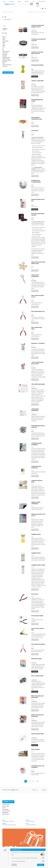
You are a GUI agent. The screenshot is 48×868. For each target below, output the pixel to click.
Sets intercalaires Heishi (37, 733)
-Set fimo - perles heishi (37, 80)
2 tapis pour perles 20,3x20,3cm (36, 466)
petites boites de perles (6, 57)
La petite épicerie (34, 388)
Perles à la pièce (35, 749)
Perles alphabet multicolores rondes (36, 118)
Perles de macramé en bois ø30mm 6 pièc (38, 262)
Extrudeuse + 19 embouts (37, 343)
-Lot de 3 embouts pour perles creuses (37, 362)
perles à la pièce (5, 52)
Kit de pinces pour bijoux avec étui (37, 214)
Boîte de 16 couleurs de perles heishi (37, 696)
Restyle (32, 69)
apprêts (3, 42)
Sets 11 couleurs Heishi (37, 675)
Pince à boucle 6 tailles (37, 615)
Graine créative (33, 347)
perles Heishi (4, 55)
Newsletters (27, 1)
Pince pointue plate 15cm (38, 311)
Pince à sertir (34, 594)
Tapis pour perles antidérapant (35, 502)
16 (37, 781)
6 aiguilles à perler (36, 534)
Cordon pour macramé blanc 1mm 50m (37, 52)
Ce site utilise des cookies (16, 849)
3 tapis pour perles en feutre (36, 481)
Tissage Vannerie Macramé (7, 64)
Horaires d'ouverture (5, 804)
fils (2, 48)
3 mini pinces (34, 130)
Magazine (19, 1)
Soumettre (14, 864)
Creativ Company (34, 44)
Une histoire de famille (6, 810)
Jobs (33, 1)
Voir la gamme (34, 76)
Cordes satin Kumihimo (37, 65)
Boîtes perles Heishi (36, 658)
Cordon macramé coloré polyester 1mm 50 (37, 26)
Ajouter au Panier (35, 47)
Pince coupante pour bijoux (36, 328)
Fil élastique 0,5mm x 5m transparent (37, 766)
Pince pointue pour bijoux (38, 644)
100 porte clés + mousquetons (35, 275)
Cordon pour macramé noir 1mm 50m (38, 39)
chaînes (3, 43)
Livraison (3, 807)
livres (3, 49)
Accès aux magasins (5, 806)
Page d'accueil (30, 11)
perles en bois (4, 54)
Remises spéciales (5, 812)
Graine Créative (33, 84)
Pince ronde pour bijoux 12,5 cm (37, 296)
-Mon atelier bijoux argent (38, 384)
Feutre (3, 63)
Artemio (32, 123)
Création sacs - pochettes (6, 60)
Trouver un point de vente (8, 72)
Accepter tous (40, 864)
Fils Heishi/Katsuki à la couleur (37, 100)
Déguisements (4, 61)
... (35, 781)
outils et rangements (5, 51)
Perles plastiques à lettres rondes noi (38, 426)
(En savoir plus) (34, 858)
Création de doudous (5, 58)
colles (3, 46)
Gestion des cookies (5, 814)
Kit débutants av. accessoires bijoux (36, 181)
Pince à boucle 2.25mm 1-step (38, 629)
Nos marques (11, 1)
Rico (32, 267)
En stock (5, 33)
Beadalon (32, 771)
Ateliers (4, 1)
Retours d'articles (5, 809)
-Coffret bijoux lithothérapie (35, 409)
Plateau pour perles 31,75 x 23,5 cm (38, 514)
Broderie (3, 38)
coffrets (3, 45)
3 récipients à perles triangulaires (36, 443)
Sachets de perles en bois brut (37, 200)
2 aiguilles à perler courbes (38, 565)
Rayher (32, 186)
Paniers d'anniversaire (42, 1)
